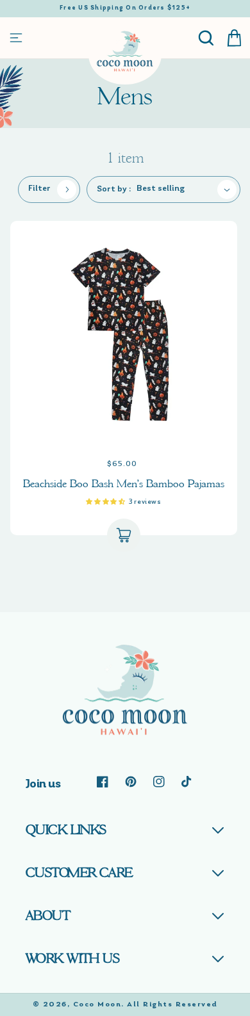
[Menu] (16, 38)
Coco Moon (97, 1004)
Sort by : (114, 189)
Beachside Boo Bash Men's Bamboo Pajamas (123, 484)
